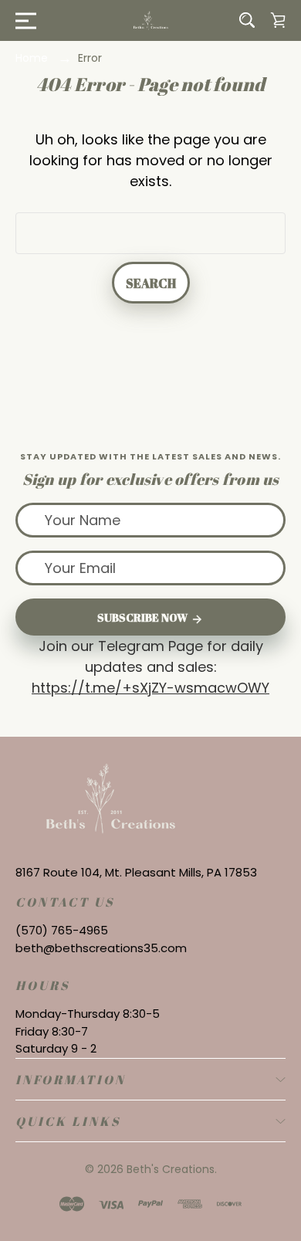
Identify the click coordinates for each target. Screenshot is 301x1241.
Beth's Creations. (172, 1169)
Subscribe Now (143, 617)
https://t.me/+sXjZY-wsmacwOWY (150, 687)
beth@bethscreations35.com (101, 948)
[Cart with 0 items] (278, 20)
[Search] (247, 20)
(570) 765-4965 (61, 930)
